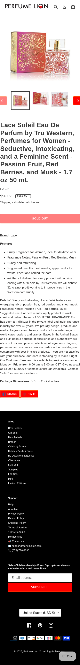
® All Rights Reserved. (52, 651)
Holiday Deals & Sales (20, 451)
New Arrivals (15, 437)
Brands (12, 442)
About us (13, 509)
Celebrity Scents (17, 446)
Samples (13, 469)
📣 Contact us (16, 541)
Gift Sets (12, 432)
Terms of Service (17, 527)
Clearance (14, 460)
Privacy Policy (16, 513)
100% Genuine (16, 532)
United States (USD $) (39, 613)
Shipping (5, 202)
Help (11, 504)
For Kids (12, 474)
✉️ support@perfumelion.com (24, 546)
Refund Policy (16, 518)
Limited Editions (17, 483)
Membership (15, 536)
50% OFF (13, 464)
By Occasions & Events (21, 455)
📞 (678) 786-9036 (18, 550)
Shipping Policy (17, 522)
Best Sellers (15, 428)
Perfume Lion (30, 651)
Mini (10, 478)
